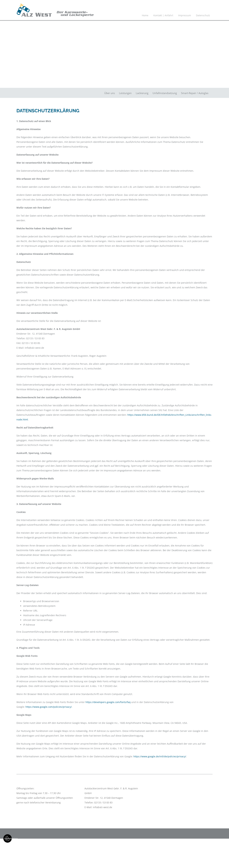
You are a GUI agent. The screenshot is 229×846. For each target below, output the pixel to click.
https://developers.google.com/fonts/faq (108, 702)
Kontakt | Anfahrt (163, 15)
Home (145, 15)
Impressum (184, 15)
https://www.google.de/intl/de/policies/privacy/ (159, 756)
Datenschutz (203, 15)
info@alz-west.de (102, 807)
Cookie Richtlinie (8, 838)
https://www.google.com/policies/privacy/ (48, 706)
